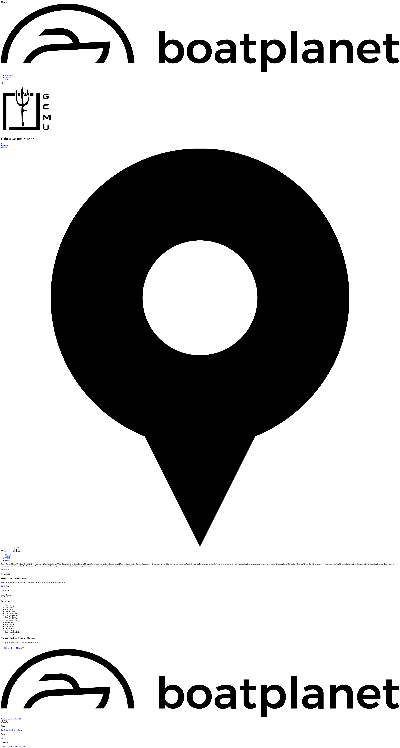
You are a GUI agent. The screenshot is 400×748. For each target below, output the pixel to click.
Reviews (8, 558)
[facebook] (1, 722)
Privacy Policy (22, 746)
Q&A (20, 730)
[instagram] (3, 722)
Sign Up (8, 77)
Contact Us (4, 746)
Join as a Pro (9, 75)
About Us (8, 555)
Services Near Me (12, 730)
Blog (20, 719)
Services (8, 560)
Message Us (5, 569)
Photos (12, 719)
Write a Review (8, 551)
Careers (7, 719)
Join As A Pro (5, 738)
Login (7, 79)
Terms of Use (12, 746)
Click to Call (7, 648)
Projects (7, 557)
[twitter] (6, 722)
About (3, 719)
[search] (3, 83)
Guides (16, 719)
